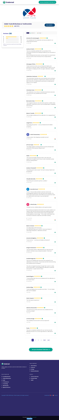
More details (34, 417)
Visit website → (49, 25)
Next (44, 340)
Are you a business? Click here (47, 2)
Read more (30, 218)
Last (48, 340)
